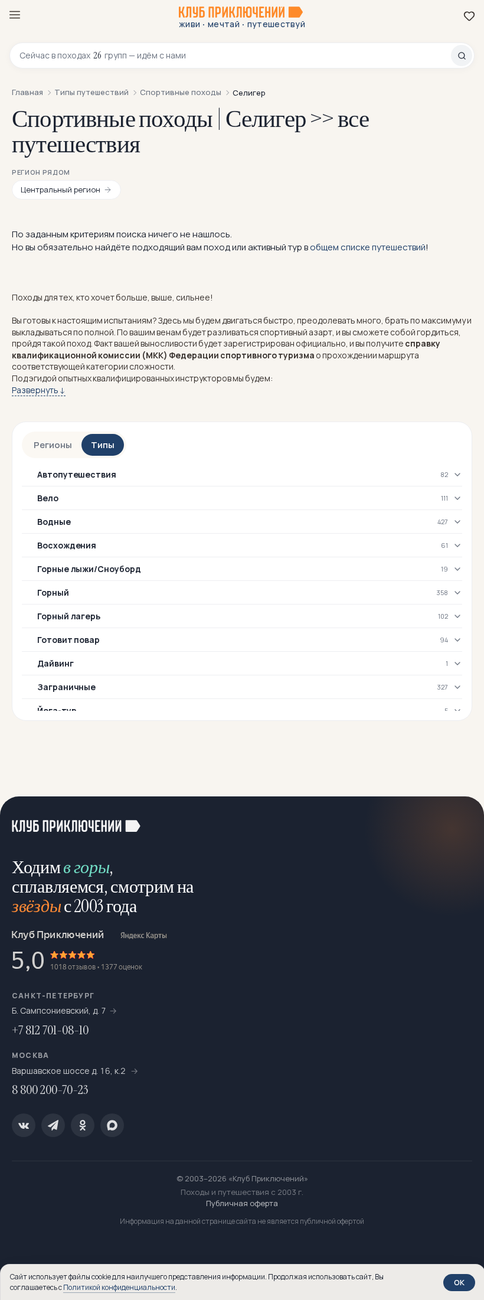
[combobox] (235, 55)
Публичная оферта (242, 1203)
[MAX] (112, 1125)
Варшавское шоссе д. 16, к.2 (69, 1070)
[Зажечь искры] (460, 820)
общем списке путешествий (368, 247)
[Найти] (461, 55)
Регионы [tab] (53, 445)
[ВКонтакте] (23, 1125)
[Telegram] (53, 1125)
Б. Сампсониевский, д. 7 (59, 1010)
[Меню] (15, 15)
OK (459, 1282)
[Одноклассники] (82, 1125)
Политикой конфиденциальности (119, 1287)
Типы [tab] (103, 445)
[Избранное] (469, 16)
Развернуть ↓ (39, 390)
